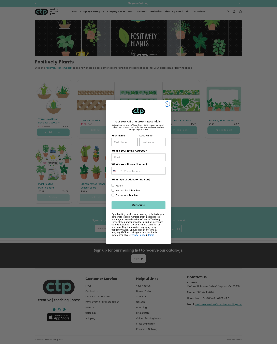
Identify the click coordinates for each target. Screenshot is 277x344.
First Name (118, 135)
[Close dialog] (167, 104)
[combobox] (117, 171)
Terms (151, 235)
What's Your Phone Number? (129, 164)
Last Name (145, 135)
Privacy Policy (137, 235)
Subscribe (138, 205)
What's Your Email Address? (129, 150)
